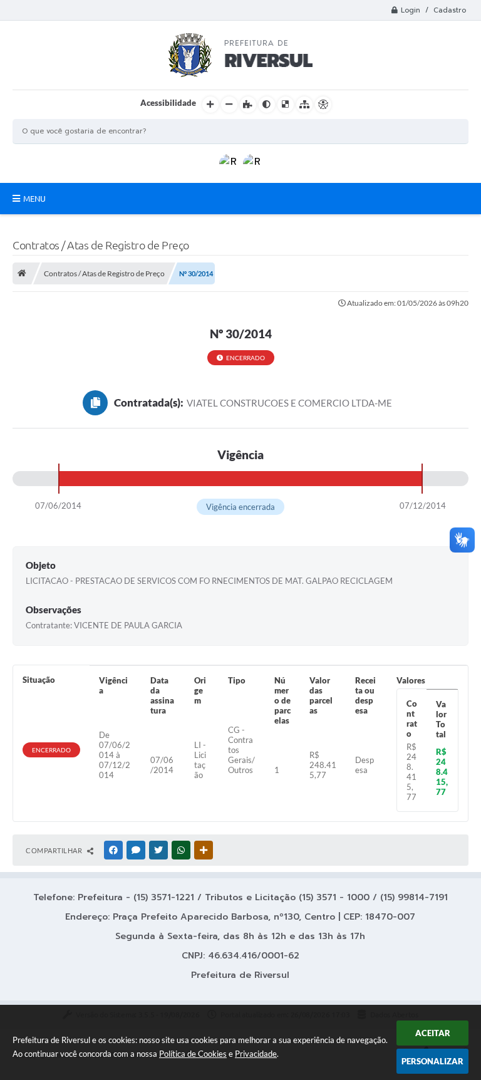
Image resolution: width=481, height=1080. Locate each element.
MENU (34, 198)
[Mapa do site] (304, 104)
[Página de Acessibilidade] (323, 104)
